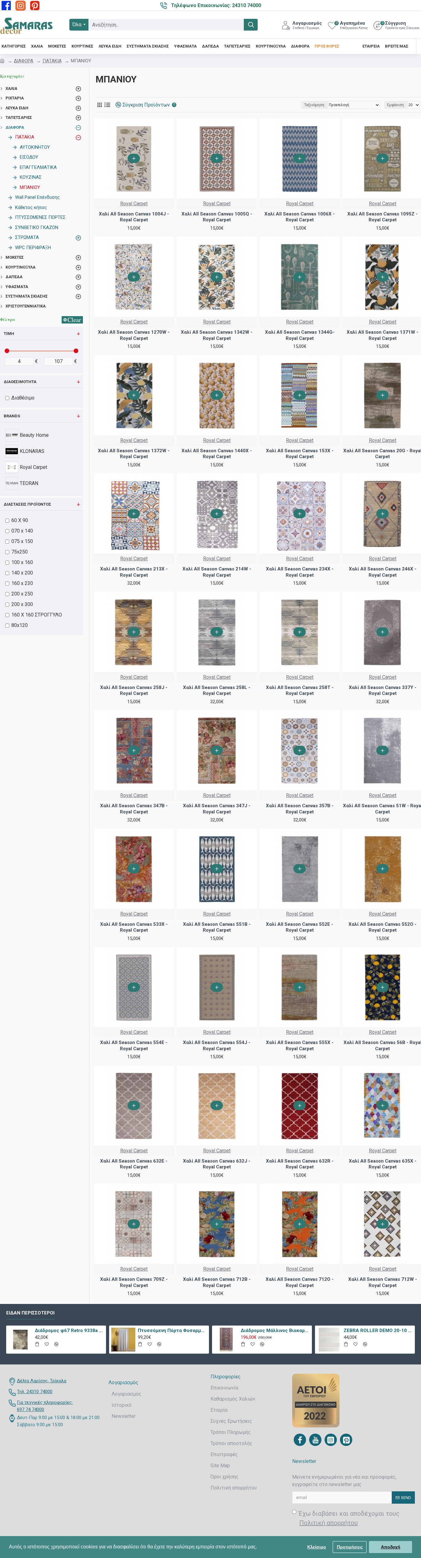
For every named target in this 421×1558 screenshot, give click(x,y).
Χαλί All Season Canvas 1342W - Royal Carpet (216, 335)
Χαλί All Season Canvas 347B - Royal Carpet (134, 809)
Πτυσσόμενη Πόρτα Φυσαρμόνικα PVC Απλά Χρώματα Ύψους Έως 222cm (172, 1330)
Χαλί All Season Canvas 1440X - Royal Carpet (217, 454)
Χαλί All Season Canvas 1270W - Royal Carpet (134, 335)
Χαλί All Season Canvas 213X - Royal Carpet (134, 572)
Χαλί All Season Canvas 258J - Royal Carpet (133, 690)
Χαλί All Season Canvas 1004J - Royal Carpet (134, 217)
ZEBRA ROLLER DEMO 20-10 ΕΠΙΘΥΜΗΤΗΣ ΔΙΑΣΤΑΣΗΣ (378, 1330)
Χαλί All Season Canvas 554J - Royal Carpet (216, 1045)
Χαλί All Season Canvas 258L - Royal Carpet (216, 690)
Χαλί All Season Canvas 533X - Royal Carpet (134, 927)
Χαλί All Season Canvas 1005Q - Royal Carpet (217, 217)
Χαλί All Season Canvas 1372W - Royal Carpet (134, 454)
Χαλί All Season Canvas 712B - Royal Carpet (217, 1282)
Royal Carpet (134, 204)
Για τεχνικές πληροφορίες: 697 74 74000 (45, 1406)
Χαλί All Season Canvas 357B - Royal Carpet (299, 809)
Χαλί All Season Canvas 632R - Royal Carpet (299, 1164)
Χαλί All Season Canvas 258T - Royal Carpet (299, 690)
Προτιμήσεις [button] (350, 1546)
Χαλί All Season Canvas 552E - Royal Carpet (299, 927)
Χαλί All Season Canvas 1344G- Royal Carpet (299, 335)
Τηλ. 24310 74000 (34, 1391)
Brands (12, 416)
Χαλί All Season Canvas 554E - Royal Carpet (133, 1045)
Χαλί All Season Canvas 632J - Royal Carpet (216, 1164)
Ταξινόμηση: (314, 105)
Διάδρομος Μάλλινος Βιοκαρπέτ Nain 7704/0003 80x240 (275, 1330)
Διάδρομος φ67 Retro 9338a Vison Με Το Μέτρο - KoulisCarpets (69, 1330)
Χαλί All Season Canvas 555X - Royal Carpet (299, 1045)
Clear (74, 320)
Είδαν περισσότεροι (30, 1313)
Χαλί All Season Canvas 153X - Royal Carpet (299, 454)
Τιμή (9, 333)
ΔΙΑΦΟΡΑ (23, 61)
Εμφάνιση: (396, 105)
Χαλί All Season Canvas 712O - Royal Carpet (299, 1282)
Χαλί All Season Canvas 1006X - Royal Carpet (299, 217)
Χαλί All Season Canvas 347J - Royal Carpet (216, 809)
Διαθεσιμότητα (20, 381)
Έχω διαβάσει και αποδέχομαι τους (348, 1518)
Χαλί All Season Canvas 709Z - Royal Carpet (134, 1282)
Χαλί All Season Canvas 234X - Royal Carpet (299, 572)
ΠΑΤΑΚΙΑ (52, 61)
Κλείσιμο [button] (316, 1546)
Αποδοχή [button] (390, 1546)
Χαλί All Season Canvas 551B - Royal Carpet (217, 927)
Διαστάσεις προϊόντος (27, 504)
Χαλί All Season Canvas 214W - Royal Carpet (216, 572)
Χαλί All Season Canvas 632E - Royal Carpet (133, 1164)
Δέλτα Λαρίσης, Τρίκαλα (41, 1381)
